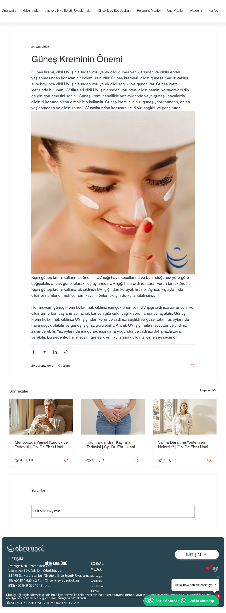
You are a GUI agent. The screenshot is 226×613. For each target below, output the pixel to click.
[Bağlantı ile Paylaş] (66, 352)
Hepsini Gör (208, 390)
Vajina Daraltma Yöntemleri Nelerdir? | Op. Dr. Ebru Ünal (183, 444)
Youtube (96, 581)
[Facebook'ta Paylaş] (33, 352)
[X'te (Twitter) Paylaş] (44, 352)
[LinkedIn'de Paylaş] (55, 352)
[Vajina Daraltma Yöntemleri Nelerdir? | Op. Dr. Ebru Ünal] (185, 417)
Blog (48, 585)
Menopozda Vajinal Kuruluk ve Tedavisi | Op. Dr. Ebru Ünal (41, 444)
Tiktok (95, 591)
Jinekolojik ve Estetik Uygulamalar (69, 575)
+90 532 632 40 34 (27, 580)
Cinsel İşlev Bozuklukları (62, 580)
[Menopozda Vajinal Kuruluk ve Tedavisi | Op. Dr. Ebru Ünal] (41, 417)
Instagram (97, 576)
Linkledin (96, 586)
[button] (213, 11)
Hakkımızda (53, 570)
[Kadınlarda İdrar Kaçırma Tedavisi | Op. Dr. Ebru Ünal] (113, 417)
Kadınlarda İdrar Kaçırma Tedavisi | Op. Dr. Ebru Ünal (111, 444)
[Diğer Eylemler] (192, 47)
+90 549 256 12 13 (29, 585)
